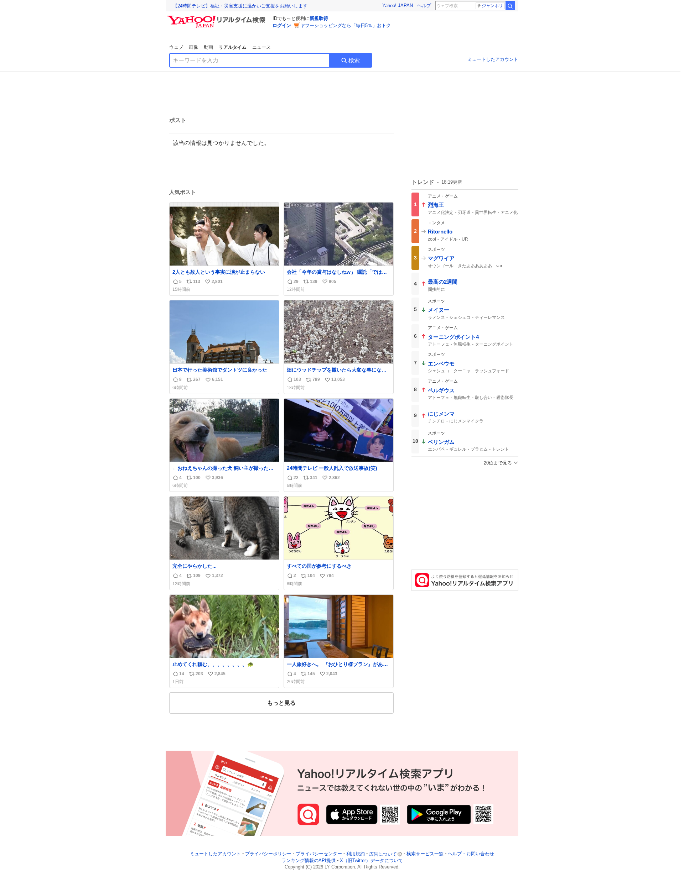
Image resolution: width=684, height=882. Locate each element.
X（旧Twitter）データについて (371, 860)
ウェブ (176, 47)
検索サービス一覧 (425, 854)
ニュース (261, 47)
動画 (208, 47)
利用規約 (355, 854)
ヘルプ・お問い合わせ (471, 854)
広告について (383, 854)
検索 (354, 60)
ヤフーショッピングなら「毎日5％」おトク (345, 25)
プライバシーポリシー (268, 854)
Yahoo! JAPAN (397, 5)
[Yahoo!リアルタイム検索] (217, 17)
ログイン (282, 25)
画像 (193, 47)
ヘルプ (424, 5)
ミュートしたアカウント (492, 59)
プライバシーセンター (319, 854)
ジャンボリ (492, 5)
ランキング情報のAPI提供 (308, 860)
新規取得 (319, 18)
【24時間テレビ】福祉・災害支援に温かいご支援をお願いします (240, 6)
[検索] (510, 5)
